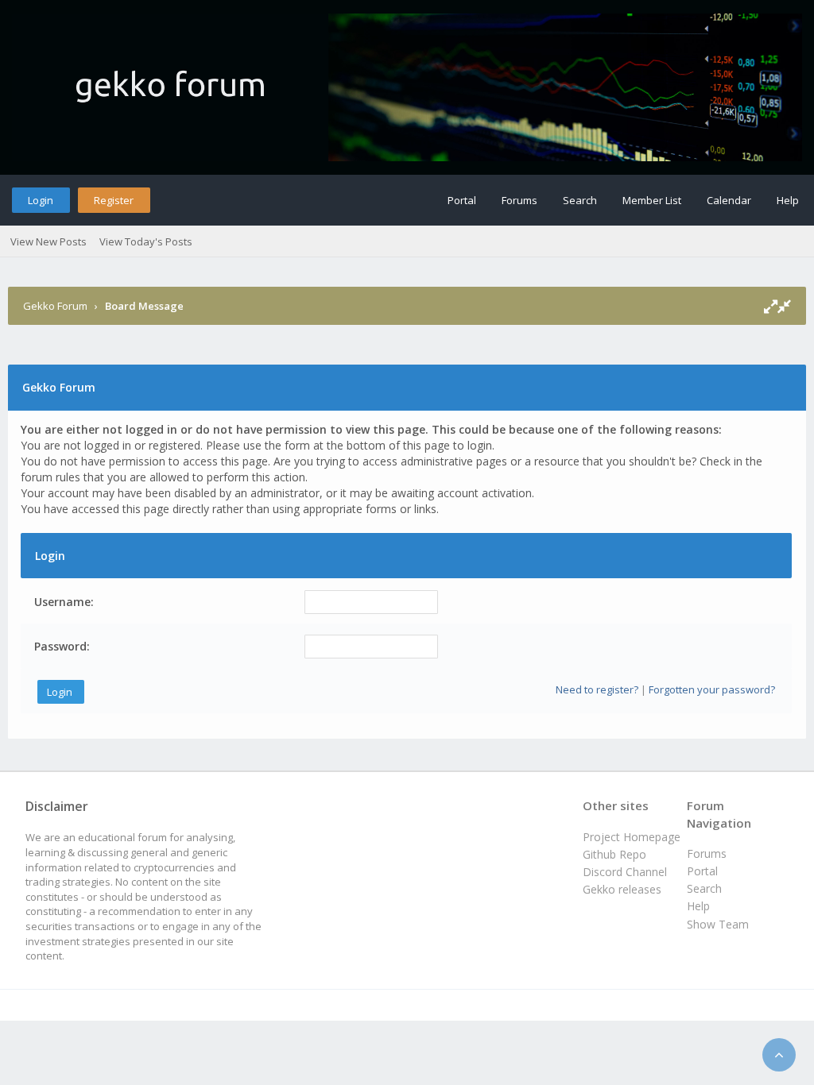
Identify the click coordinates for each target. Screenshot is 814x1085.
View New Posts (48, 241)
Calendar (729, 200)
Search (580, 200)
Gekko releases (622, 889)
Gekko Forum (55, 306)
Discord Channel (625, 871)
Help (788, 200)
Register (114, 200)
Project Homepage (631, 836)
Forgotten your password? (712, 689)
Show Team (718, 924)
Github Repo (614, 854)
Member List (651, 200)
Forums (519, 200)
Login (40, 200)
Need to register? (597, 689)
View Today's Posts (145, 241)
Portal (462, 200)
